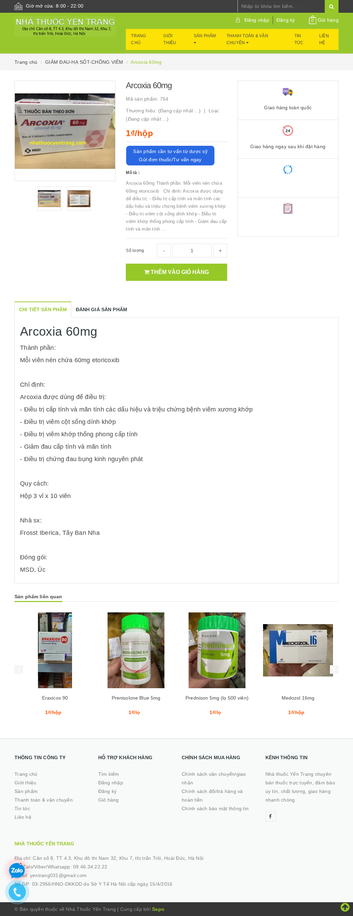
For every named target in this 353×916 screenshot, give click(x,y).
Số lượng (135, 250)
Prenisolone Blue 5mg (136, 698)
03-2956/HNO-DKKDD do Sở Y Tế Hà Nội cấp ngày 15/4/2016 (102, 884)
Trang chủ (138, 39)
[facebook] (270, 816)
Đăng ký (285, 20)
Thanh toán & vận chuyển (247, 39)
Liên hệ (324, 39)
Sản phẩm (205, 35)
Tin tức (299, 39)
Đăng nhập (256, 20)
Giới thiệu (169, 39)
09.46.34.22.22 (90, 866)
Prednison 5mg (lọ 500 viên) (217, 698)
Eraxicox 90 (55, 698)
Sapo (158, 909)
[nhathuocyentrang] (64, 26)
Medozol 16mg (298, 698)
